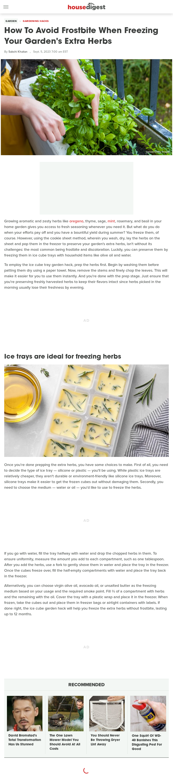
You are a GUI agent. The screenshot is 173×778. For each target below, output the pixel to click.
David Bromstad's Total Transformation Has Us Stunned (24, 740)
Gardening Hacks (36, 21)
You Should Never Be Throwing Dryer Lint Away (105, 740)
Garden (11, 21)
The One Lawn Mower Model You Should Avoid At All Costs (65, 742)
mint (111, 221)
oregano (76, 221)
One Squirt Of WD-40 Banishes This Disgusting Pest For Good (147, 742)
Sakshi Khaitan (17, 51)
